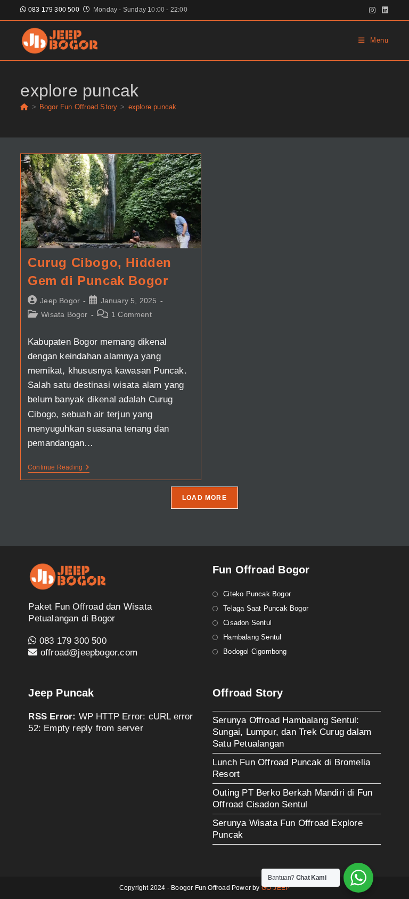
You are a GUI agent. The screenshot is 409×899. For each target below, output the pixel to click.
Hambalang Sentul (252, 637)
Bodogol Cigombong (255, 651)
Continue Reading (58, 468)
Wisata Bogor (64, 314)
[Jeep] (24, 107)
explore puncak (152, 107)
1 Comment (131, 314)
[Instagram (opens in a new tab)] (372, 10)
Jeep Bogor (60, 300)
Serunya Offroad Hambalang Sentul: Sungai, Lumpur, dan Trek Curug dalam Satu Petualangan (291, 732)
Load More (204, 497)
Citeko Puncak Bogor (257, 594)
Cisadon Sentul (247, 623)
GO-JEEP (275, 888)
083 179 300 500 (53, 9)
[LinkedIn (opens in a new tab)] (383, 10)
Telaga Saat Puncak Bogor (265, 608)
